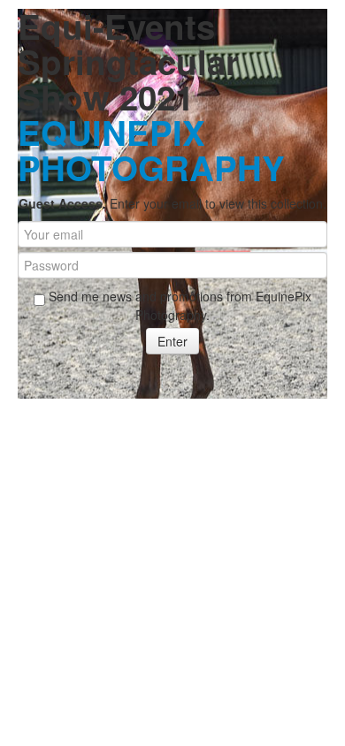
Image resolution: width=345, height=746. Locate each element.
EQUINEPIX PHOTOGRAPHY (151, 150)
